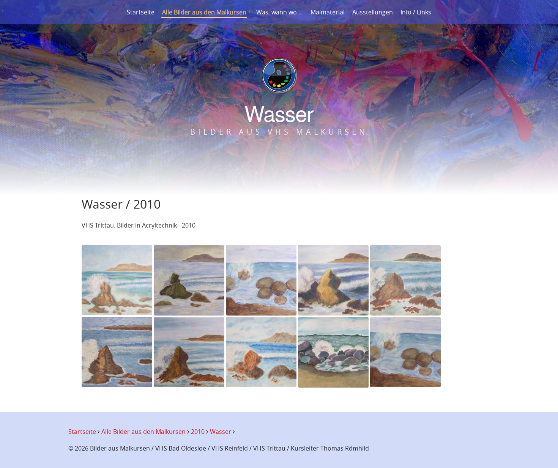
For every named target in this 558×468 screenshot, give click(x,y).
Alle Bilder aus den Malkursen (204, 12)
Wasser (220, 431)
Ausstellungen (372, 12)
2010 (198, 431)
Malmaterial (328, 12)
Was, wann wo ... (279, 12)
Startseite (140, 12)
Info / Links (415, 12)
